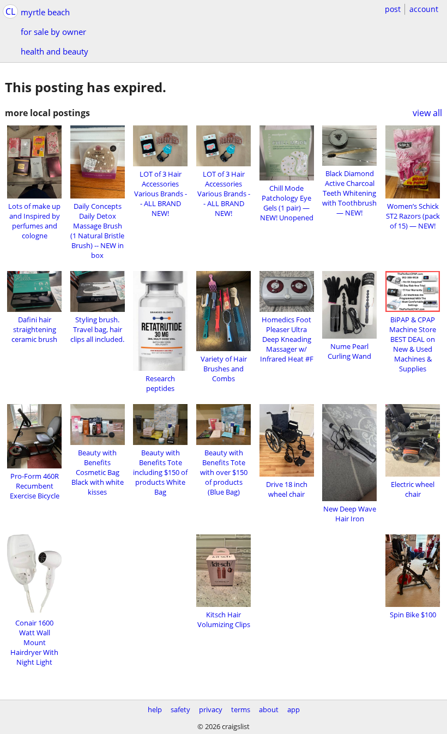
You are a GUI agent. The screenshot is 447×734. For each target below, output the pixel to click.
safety (180, 709)
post (393, 9)
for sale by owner (53, 31)
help (155, 709)
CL (10, 11)
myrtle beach (45, 12)
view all (427, 113)
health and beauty (54, 51)
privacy (210, 709)
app (293, 709)
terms (240, 709)
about (269, 709)
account (423, 9)
